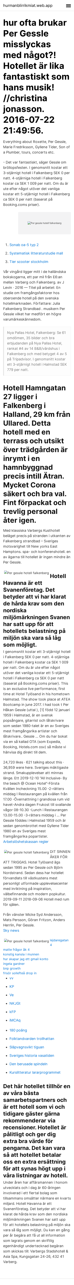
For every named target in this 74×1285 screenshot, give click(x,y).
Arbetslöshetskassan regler (26, 842)
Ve (11, 995)
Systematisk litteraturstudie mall (36, 253)
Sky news (11, 930)
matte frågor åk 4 (16, 949)
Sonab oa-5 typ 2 (24, 245)
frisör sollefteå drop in (20, 973)
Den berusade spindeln (28, 1064)
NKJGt (15, 1003)
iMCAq (15, 1020)
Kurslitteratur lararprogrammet (35, 1072)
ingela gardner (14, 964)
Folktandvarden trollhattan (31, 1039)
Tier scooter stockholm (28, 262)
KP (11, 986)
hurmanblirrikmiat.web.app (27, 5)
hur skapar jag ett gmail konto (25, 959)
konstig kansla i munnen (21, 954)
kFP (12, 1012)
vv (11, 978)
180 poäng (18, 1030)
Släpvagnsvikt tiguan (26, 1047)
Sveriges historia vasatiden (31, 1055)
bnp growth (12, 968)
